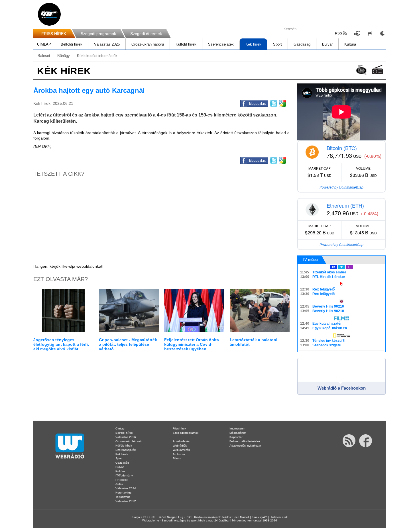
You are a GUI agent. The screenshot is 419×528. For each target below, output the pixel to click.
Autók (119, 484)
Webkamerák (181, 449)
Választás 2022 (125, 501)
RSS (338, 33)
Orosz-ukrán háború (147, 44)
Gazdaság (302, 44)
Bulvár (327, 44)
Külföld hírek (186, 44)
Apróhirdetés (181, 441)
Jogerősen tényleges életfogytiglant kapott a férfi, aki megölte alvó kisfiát (61, 344)
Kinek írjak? (259, 517)
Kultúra (350, 44)
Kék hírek (253, 44)
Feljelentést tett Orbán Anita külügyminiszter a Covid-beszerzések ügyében (191, 344)
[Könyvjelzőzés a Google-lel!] (282, 102)
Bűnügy (63, 56)
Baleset (44, 56)
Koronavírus (123, 492)
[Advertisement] (396, 91)
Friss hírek (179, 428)
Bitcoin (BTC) (342, 148)
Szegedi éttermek (146, 33)
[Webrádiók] (377, 69)
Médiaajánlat (237, 432)
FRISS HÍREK (53, 33)
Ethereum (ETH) (345, 205)
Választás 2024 (125, 488)
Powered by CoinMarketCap (341, 187)
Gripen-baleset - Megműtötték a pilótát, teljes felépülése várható (128, 344)
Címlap (120, 428)
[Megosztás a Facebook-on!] (253, 102)
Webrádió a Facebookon (342, 388)
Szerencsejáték (221, 44)
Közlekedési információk (97, 56)
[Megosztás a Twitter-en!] (273, 102)
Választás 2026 (107, 44)
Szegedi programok (98, 33)
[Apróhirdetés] (369, 33)
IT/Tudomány (124, 475)
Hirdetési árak (279, 517)
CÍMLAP (44, 44)
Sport (277, 44)
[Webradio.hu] (49, 14)
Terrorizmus (122, 496)
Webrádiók (180, 445)
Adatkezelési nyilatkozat (245, 445)
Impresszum (237, 428)
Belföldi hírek (71, 44)
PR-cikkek (121, 479)
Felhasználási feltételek (244, 441)
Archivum (179, 454)
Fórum (177, 458)
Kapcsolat (236, 437)
